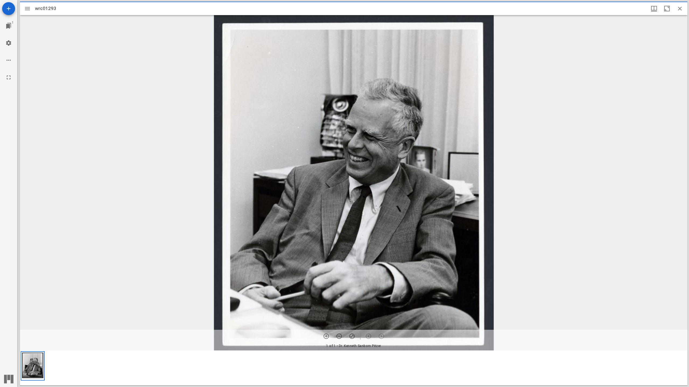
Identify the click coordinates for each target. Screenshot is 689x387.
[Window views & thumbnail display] (654, 8)
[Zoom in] (326, 336)
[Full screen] (8, 77)
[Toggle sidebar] (27, 8)
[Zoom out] (339, 336)
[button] (32, 366)
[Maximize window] (666, 8)
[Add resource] (8, 8)
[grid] (353, 367)
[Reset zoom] (352, 336)
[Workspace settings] (8, 43)
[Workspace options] (8, 60)
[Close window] (679, 8)
